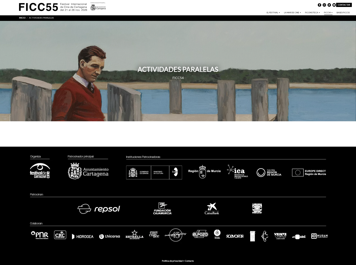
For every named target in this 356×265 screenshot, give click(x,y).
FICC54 (327, 12)
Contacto (189, 260)
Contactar (344, 5)
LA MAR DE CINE (292, 12)
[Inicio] (55, 7)
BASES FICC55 (343, 12)
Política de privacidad (172, 260)
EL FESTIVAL (273, 12)
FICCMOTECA (311, 12)
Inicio (22, 18)
